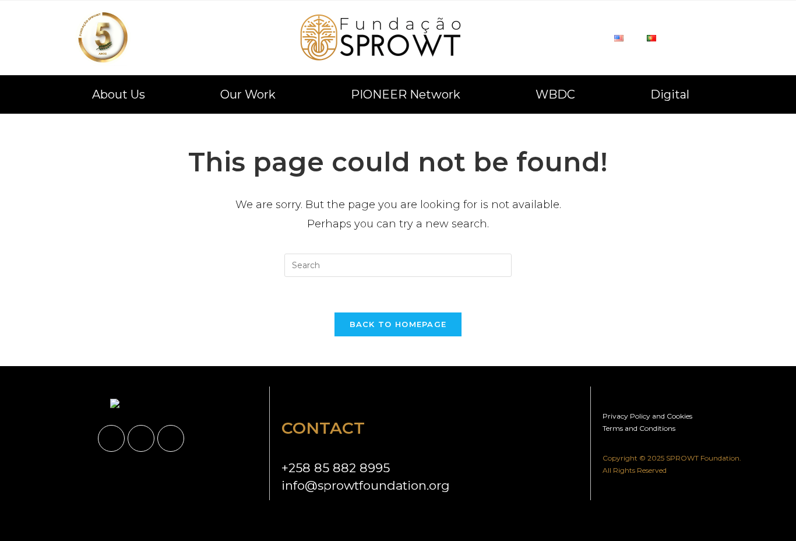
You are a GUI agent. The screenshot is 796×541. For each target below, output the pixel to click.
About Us (118, 94)
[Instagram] (141, 438)
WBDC (555, 94)
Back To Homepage (398, 324)
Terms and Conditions (639, 428)
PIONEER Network (405, 94)
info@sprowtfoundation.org (365, 485)
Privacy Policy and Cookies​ (647, 416)
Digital (669, 94)
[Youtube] (170, 438)
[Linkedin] (111, 438)
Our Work (248, 94)
